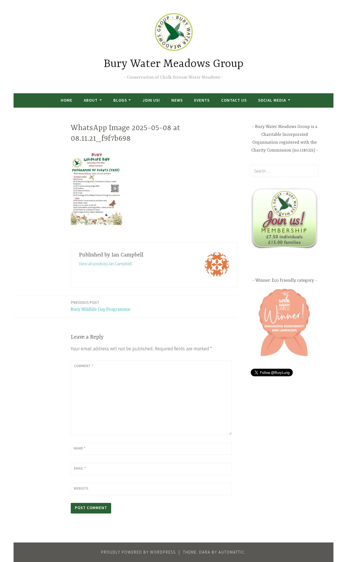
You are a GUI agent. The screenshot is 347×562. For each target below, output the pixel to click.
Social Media (272, 100)
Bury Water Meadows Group (173, 64)
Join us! (151, 100)
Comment (83, 365)
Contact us (234, 100)
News (177, 100)
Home (66, 100)
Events (202, 100)
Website (81, 488)
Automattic (232, 552)
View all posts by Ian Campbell (105, 263)
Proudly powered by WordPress (138, 552)
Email (80, 468)
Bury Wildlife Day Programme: (101, 306)
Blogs (120, 100)
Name (79, 448)
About (91, 100)
